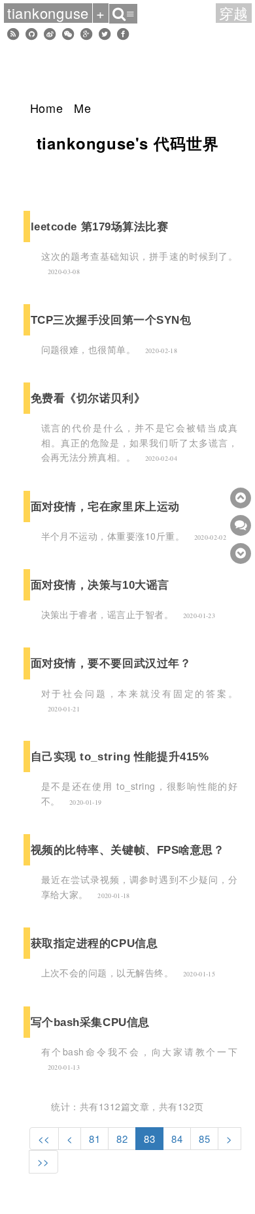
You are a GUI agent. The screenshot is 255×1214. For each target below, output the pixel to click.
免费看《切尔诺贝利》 (88, 398)
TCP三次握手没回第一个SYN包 (111, 320)
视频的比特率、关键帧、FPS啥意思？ (128, 850)
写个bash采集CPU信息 (90, 1022)
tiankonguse (48, 13)
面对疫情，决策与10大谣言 (100, 585)
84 (176, 1138)
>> (43, 1161)
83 (149, 1138)
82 (122, 1138)
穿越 (234, 13)
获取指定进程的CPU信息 (94, 943)
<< (44, 1138)
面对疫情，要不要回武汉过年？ (111, 663)
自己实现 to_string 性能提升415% (120, 756)
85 (204, 1138)
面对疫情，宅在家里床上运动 (105, 506)
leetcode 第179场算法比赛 (100, 226)
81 (94, 1138)
